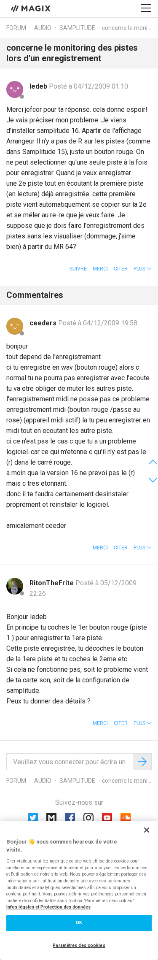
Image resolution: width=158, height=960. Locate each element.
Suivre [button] (78, 269)
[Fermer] (146, 830)
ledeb (39, 86)
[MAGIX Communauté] (31, 8)
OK (79, 922)
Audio (42, 27)
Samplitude (77, 27)
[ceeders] (14, 326)
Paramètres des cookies (79, 945)
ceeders (43, 323)
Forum (16, 27)
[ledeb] (14, 89)
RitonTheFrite (52, 583)
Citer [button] (121, 269)
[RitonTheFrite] (14, 586)
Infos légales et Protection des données (48, 907)
